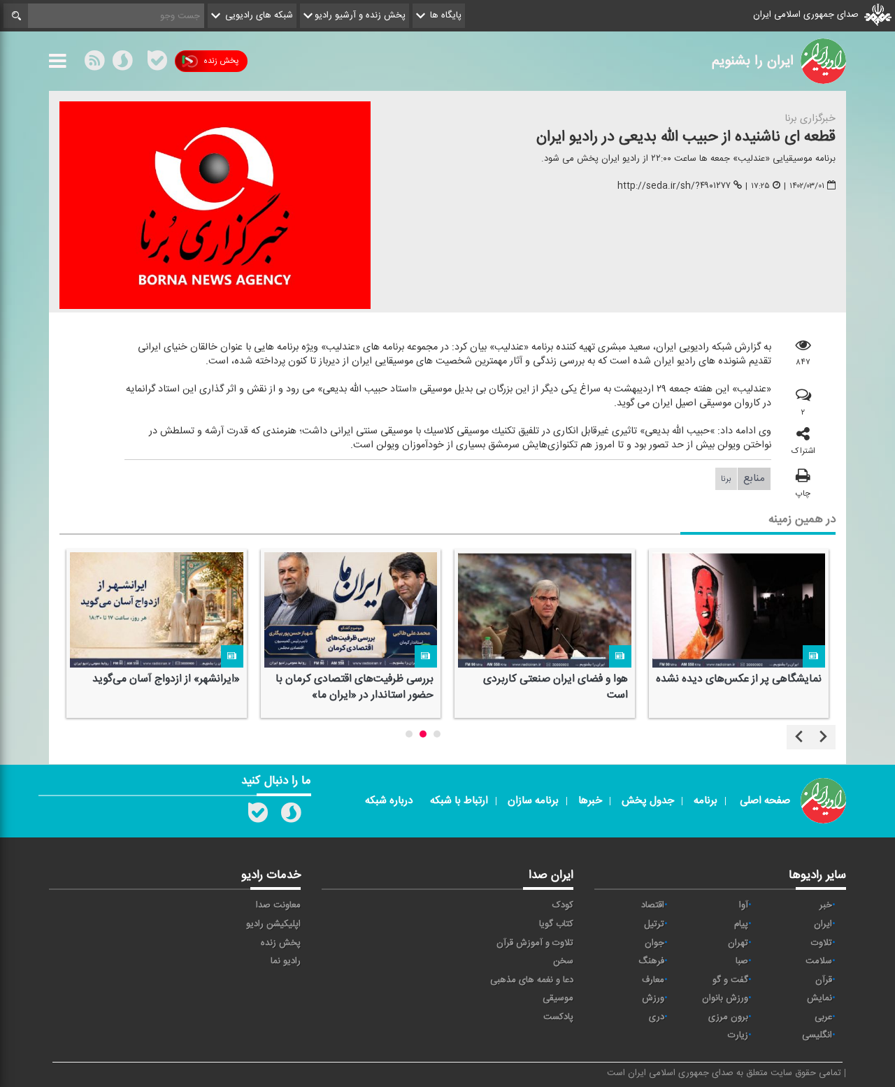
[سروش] (122, 63)
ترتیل (654, 924)
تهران (738, 943)
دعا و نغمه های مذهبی (531, 980)
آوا (743, 905)
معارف (653, 980)
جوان (654, 943)
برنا (726, 479)
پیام (741, 924)
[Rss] (139, 61)
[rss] (94, 63)
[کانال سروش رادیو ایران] (290, 815)
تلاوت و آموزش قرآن (534, 943)
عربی (823, 1017)
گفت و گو (730, 980)
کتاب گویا (556, 924)
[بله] (157, 63)
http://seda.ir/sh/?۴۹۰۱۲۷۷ (674, 186)
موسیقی (558, 998)
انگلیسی (817, 1035)
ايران (823, 924)
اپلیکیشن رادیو (273, 924)
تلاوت (821, 943)
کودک (562, 905)
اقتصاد (652, 905)
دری (656, 1017)
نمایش (819, 998)
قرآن (823, 980)
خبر (825, 905)
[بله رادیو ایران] (258, 815)
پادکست (558, 1017)
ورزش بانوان (725, 998)
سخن (563, 961)
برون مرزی (728, 1017)
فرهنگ (651, 961)
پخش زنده (220, 61)
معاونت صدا (278, 905)
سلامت (819, 961)
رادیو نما (286, 961)
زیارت (738, 1035)
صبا (742, 961)
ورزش (653, 998)
